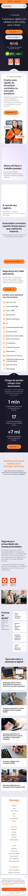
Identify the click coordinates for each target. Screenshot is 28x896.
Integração (14, 834)
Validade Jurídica (14, 856)
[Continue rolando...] (14, 69)
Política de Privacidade (14, 861)
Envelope (14, 832)
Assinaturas (14, 829)
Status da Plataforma (14, 870)
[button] (24, 6)
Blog (14, 816)
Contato (14, 821)
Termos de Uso (14, 851)
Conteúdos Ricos (14, 818)
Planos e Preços (14, 811)
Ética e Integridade (14, 858)
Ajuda (14, 813)
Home (14, 808)
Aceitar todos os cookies (14, 889)
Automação (14, 837)
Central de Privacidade (14, 853)
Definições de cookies (14, 893)
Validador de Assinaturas (14, 872)
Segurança (14, 848)
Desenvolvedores (14, 839)
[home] (7, 6)
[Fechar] (25, 876)
